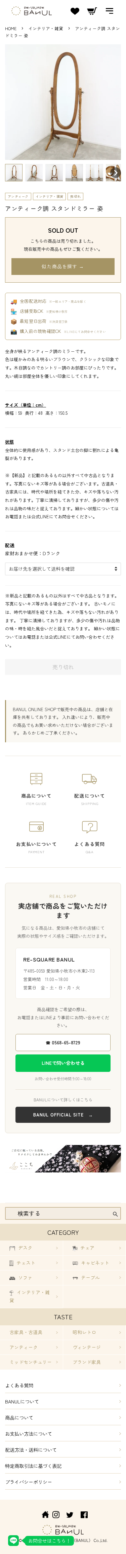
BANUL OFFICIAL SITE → (63, 1114)
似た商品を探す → (63, 266)
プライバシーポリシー (28, 1481)
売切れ (75, 196)
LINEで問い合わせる (63, 1062)
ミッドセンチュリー (30, 1362)
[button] (14, 172)
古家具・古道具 (25, 1332)
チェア (86, 1247)
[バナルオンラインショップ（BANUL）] (41, 1515)
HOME (10, 28)
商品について (19, 1417)
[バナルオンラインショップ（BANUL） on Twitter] (70, 1515)
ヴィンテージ (87, 1347)
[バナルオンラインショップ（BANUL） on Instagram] (55, 1515)
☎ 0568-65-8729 (63, 1042)
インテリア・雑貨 (46, 28)
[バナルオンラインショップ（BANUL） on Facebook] (84, 1515)
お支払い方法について (28, 1433)
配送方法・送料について (31, 1449)
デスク (24, 1247)
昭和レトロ (84, 1332)
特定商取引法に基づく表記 (33, 1465)
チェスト (25, 1262)
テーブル (90, 1277)
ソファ (24, 1277)
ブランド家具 (87, 1362)
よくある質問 (19, 1385)
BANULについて (22, 1401)
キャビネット (94, 1262)
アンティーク (18, 196)
